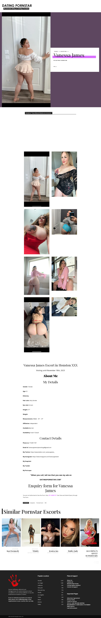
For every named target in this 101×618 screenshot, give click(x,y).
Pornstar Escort (39, 502)
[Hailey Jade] (70, 532)
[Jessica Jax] (50, 532)
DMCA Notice (70, 606)
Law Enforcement (72, 608)
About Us (69, 580)
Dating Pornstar (61, 60)
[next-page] (98, 562)
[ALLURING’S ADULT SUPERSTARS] (89, 532)
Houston (64, 51)
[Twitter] (58, 63)
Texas (56, 51)
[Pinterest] (62, 63)
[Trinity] (30, 532)
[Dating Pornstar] (17, 7)
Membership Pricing (72, 583)
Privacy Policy (71, 600)
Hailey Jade (73, 551)
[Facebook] (55, 63)
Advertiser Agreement (73, 598)
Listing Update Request (74, 585)
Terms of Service (72, 601)
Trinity (36, 551)
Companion (32, 502)
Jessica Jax (53, 551)
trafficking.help (22, 599)
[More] (69, 63)
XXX (45, 502)
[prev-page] (95, 562)
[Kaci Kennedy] (11, 532)
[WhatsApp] (66, 63)
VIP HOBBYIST (52, 495)
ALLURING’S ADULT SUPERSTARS (92, 553)
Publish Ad (70, 582)
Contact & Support (72, 587)
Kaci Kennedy (13, 551)
